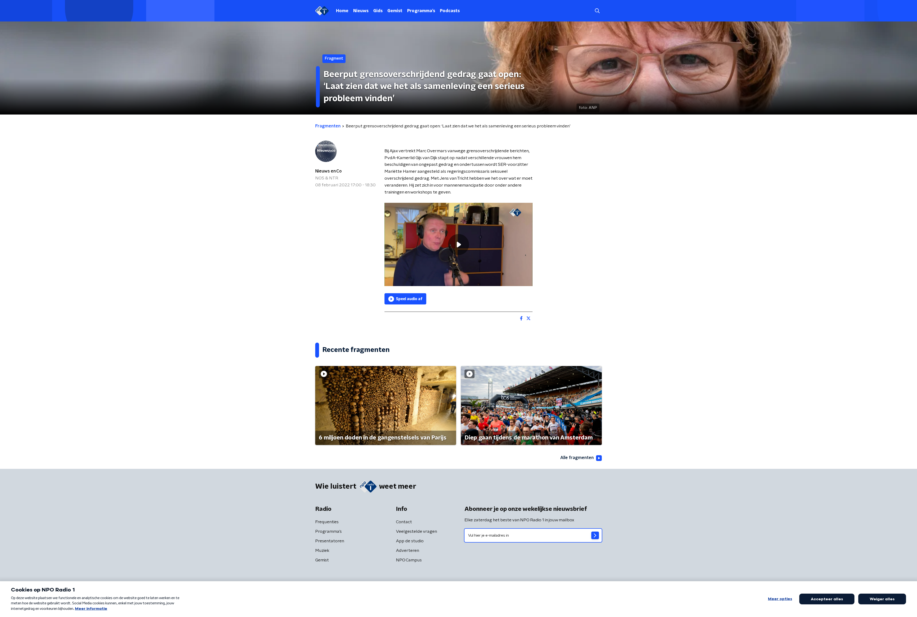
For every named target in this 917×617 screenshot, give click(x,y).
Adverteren (407, 551)
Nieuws (360, 11)
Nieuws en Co (328, 171)
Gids (378, 11)
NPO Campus (409, 560)
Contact (404, 522)
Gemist (394, 11)
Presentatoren (329, 541)
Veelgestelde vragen (416, 531)
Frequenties (327, 522)
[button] (597, 10)
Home (342, 11)
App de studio (410, 541)
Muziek (322, 551)
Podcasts (450, 11)
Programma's (421, 11)
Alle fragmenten (577, 458)
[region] (458, 244)
